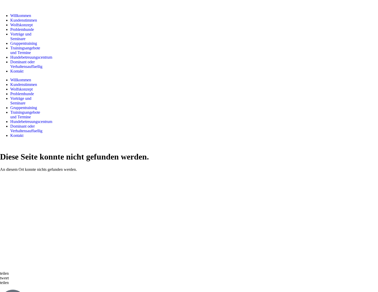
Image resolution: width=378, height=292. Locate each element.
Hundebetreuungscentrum (31, 57)
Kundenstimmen (23, 20)
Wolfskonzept (21, 25)
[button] (189, 273)
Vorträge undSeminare (20, 36)
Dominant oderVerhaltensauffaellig (26, 64)
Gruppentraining (23, 43)
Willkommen (20, 15)
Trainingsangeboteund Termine (25, 50)
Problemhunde (22, 29)
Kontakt (16, 71)
